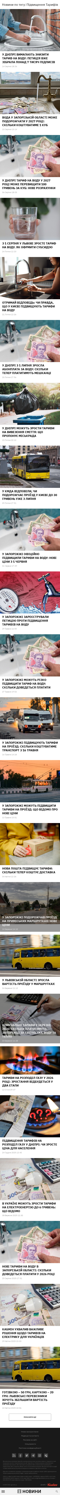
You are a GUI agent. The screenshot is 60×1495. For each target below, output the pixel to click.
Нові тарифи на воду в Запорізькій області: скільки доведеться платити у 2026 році (28, 1270)
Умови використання (29, 1432)
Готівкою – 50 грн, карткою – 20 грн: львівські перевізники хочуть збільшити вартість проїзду (27, 1398)
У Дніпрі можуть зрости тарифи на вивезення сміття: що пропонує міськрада (28, 432)
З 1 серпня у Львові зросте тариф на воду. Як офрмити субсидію (29, 245)
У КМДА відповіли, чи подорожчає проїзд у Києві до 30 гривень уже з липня (29, 495)
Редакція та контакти (30, 1436)
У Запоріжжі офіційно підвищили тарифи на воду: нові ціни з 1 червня (29, 558)
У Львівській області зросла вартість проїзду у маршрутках (28, 982)
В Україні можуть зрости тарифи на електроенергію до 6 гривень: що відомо (29, 1207)
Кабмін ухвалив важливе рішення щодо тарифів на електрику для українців (23, 1333)
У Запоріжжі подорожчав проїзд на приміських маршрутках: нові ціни (29, 921)
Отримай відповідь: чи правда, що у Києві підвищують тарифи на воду (28, 306)
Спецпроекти (30, 1444)
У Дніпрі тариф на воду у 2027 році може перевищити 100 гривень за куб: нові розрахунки (28, 184)
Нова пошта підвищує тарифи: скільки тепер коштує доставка (28, 870)
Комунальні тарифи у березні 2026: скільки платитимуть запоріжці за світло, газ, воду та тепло (29, 1030)
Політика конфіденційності (30, 1448)
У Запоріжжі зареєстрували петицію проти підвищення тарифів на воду (25, 620)
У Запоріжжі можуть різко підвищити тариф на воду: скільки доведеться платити (26, 683)
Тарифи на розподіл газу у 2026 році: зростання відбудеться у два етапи (27, 1081)
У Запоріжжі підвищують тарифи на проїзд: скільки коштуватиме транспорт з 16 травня (30, 746)
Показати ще (30, 1417)
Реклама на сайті (30, 1440)
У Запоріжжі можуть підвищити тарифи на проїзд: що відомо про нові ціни (30, 809)
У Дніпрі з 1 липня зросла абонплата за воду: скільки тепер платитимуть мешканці (26, 369)
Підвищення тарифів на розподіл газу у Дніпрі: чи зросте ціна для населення (29, 1144)
